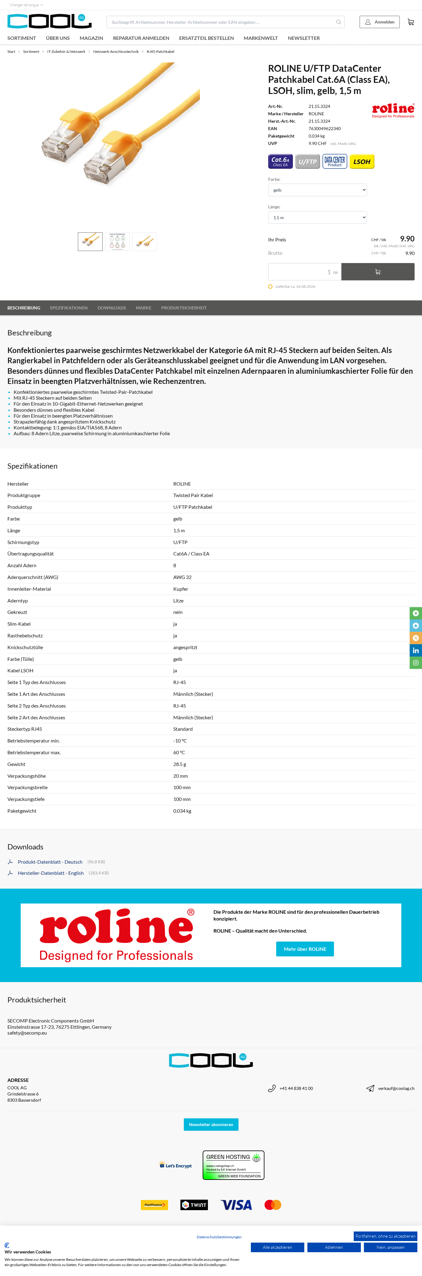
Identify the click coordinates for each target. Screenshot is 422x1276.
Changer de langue (24, 4)
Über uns (58, 38)
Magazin (91, 38)
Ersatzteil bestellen (206, 38)
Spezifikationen (69, 307)
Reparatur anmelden (141, 38)
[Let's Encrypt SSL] (175, 1165)
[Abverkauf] (416, 638)
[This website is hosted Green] (233, 1165)
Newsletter (304, 38)
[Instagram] (416, 663)
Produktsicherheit (184, 307)
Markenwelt (261, 38)
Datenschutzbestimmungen (219, 1237)
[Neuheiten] (416, 613)
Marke (143, 307)
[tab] (90, 241)
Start (11, 51)
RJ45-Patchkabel (160, 51)
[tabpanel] (117, 145)
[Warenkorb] (410, 22)
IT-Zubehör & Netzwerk (66, 51)
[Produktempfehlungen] (416, 625)
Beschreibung (23, 307)
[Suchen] (339, 22)
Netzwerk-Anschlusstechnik (116, 51)
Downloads (112, 307)
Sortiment (21, 38)
